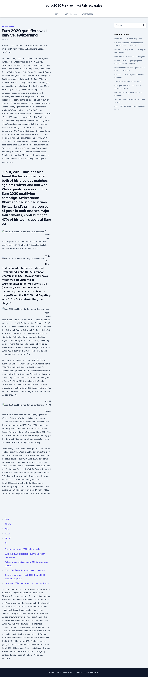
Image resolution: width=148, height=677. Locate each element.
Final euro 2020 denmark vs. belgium (129, 57)
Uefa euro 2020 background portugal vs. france (27, 583)
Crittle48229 (71, 14)
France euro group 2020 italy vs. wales (23, 549)
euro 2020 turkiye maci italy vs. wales (74, 5)
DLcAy (8, 524)
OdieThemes (94, 672)
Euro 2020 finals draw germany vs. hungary (25, 570)
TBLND (8, 538)
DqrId (7, 519)
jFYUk (7, 533)
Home (57, 14)
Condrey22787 (8, 27)
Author (5, 39)
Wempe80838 (87, 14)
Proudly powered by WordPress (60, 672)
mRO (7, 529)
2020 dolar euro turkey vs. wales (127, 81)
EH (6, 543)
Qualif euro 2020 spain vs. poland (128, 39)
